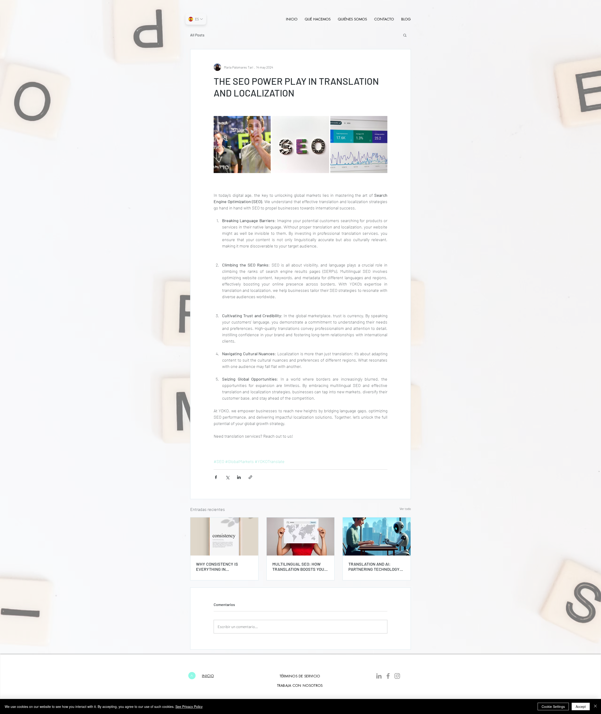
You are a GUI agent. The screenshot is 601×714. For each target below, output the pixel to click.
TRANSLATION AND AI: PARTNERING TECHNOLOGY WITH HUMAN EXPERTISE (374, 566)
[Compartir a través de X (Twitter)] (227, 477)
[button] (405, 35)
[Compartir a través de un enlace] (250, 477)
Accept (581, 706)
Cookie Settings (553, 706)
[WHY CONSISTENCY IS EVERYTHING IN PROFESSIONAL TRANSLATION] (224, 536)
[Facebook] (388, 676)
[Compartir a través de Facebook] (216, 477)
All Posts (197, 35)
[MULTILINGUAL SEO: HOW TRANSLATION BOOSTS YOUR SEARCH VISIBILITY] (301, 536)
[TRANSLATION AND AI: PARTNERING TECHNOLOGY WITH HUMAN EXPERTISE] (377, 536)
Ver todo (405, 509)
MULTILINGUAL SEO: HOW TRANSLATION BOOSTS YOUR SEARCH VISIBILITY (299, 566)
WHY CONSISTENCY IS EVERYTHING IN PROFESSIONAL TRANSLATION (217, 566)
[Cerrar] (595, 706)
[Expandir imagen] (242, 144)
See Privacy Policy (189, 706)
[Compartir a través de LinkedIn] (239, 477)
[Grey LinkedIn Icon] (379, 676)
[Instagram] (397, 676)
